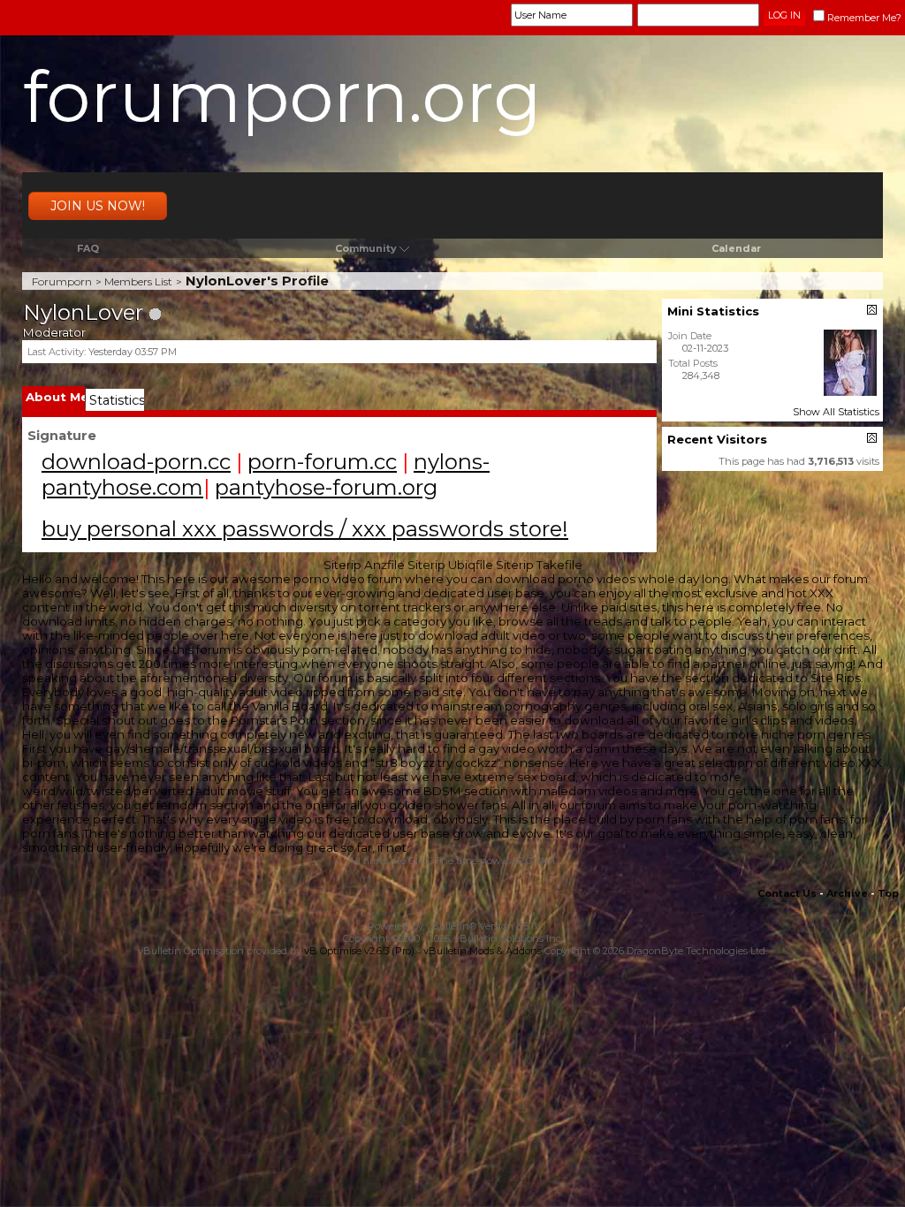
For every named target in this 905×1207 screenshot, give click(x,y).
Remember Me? (864, 17)
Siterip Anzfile (364, 565)
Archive (847, 893)
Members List (138, 281)
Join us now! (97, 206)
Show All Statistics (836, 412)
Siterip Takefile (539, 565)
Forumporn (62, 281)
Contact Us (787, 893)
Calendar (736, 248)
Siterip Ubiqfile (450, 565)
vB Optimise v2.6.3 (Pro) (359, 951)
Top (888, 893)
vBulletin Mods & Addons (482, 951)
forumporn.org (282, 97)
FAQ (88, 248)
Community (366, 248)
